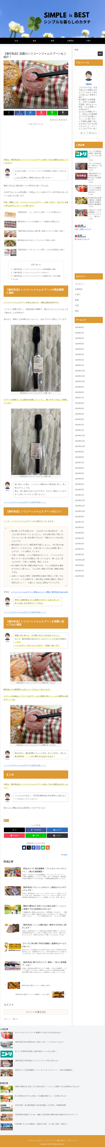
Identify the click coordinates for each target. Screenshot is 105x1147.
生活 (7, 820)
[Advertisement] (36, 140)
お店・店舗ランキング (83, 229)
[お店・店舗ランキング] (80, 226)
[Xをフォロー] (29, 848)
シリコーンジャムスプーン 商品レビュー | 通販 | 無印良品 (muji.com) (39, 592)
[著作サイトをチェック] (24, 848)
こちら (17, 178)
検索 (76, 50)
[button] (63, 113)
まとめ (15, 279)
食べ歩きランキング (82, 239)
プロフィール (71, 1140)
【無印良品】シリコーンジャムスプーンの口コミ (31, 272)
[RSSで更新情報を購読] (48, 848)
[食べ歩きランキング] (80, 236)
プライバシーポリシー (36, 1140)
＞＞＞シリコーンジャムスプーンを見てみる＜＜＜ (25, 502)
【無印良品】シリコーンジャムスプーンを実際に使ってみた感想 (36, 276)
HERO (89, 84)
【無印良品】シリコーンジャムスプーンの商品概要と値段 (34, 269)
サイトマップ (50, 1140)
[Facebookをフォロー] (33, 848)
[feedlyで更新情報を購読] (43, 848)
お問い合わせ (60, 1140)
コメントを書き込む (35, 1012)
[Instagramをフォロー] (38, 848)
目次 (33, 265)
